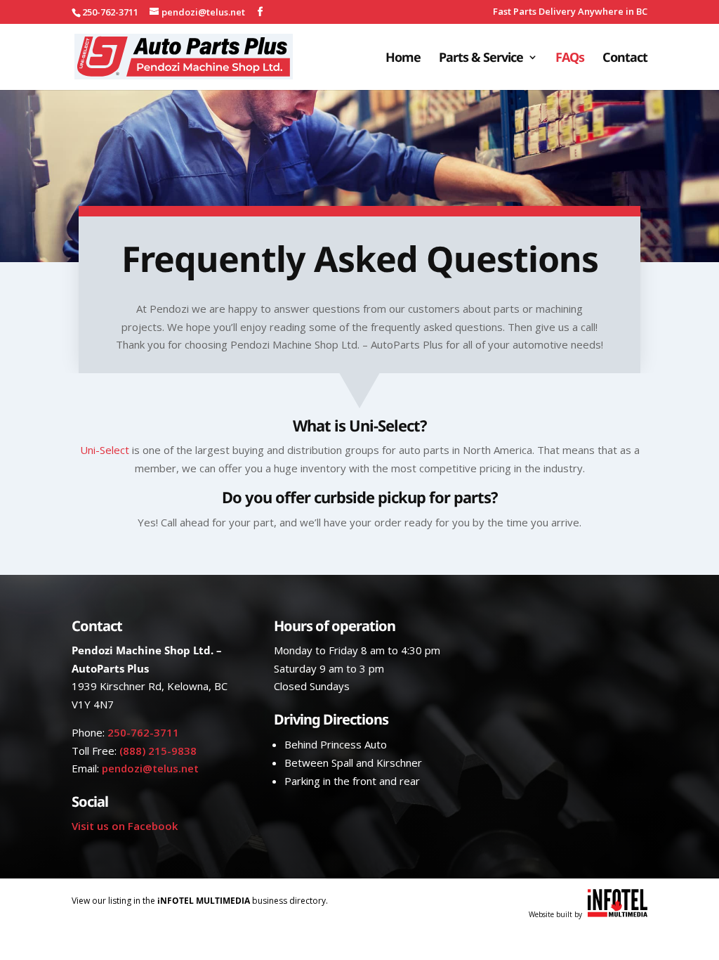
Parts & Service (481, 58)
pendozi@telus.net (150, 768)
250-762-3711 (143, 732)
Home (403, 58)
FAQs (569, 58)
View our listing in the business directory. (200, 901)
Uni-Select (104, 450)
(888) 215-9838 (158, 751)
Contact (624, 58)
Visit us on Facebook (125, 826)
